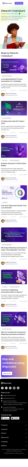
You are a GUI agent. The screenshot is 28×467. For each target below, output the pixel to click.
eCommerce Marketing (6, 329)
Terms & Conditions (6, 449)
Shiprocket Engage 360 (6, 76)
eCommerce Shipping (6, 118)
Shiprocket (15, 95)
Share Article (22, 90)
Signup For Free (7, 373)
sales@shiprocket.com (9, 398)
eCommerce (4, 160)
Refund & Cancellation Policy (14, 451)
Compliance (23, 449)
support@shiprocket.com (9, 395)
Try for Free (19, 3)
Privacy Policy (15, 449)
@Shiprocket (13, 13)
